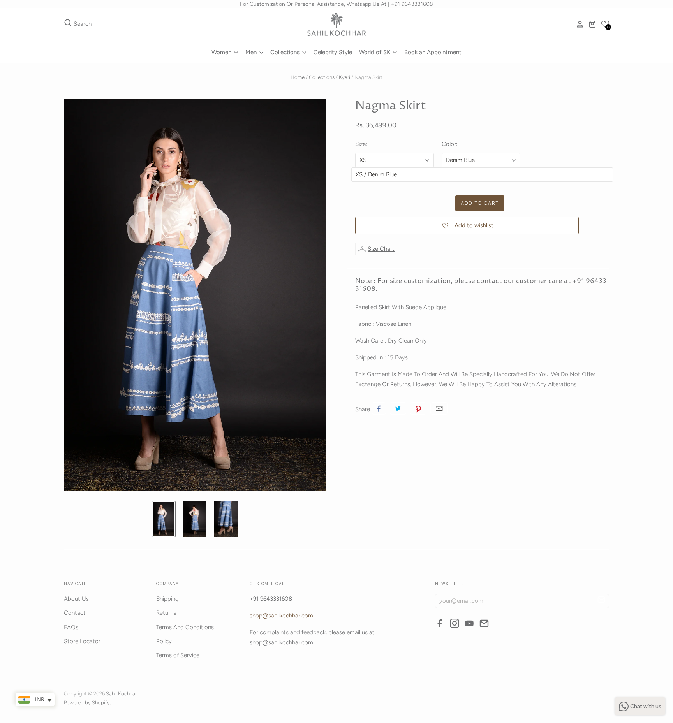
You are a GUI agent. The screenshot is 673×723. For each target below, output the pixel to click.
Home (298, 77)
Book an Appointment (433, 52)
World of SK (375, 52)
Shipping (167, 598)
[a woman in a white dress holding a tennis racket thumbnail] (194, 519)
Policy (164, 641)
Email (439, 408)
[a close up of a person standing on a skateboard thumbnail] (226, 519)
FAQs (71, 627)
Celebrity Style (333, 52)
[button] (605, 24)
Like (379, 408)
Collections (285, 52)
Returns (166, 612)
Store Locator (82, 641)
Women (222, 52)
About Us (76, 598)
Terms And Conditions (185, 627)
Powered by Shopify (87, 702)
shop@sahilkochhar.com (281, 615)
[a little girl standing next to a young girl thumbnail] (163, 519)
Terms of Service (177, 655)
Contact (75, 612)
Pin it (418, 408)
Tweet (398, 408)
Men (251, 52)
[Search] (68, 24)
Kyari (344, 77)
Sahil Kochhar (121, 694)
